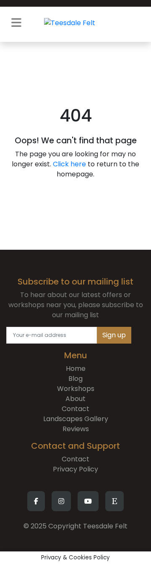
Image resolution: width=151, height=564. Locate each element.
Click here (69, 164)
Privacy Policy (75, 469)
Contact (75, 409)
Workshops (75, 388)
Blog (75, 378)
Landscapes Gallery (75, 419)
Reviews (75, 429)
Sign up (114, 335)
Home (76, 368)
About (75, 399)
